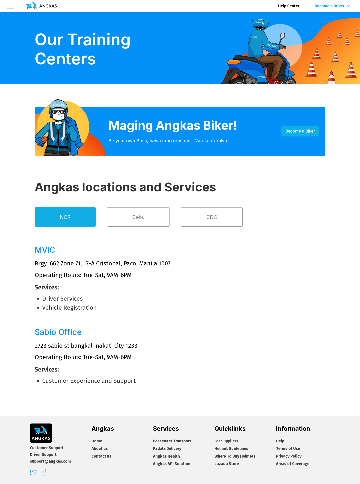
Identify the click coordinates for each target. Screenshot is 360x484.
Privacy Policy (289, 456)
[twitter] (33, 472)
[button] (332, 6)
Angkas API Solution (171, 464)
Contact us (101, 456)
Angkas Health (166, 456)
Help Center (288, 6)
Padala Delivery (167, 448)
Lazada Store (226, 464)
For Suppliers (226, 441)
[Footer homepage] (41, 433)
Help (280, 441)
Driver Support (43, 454)
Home (97, 441)
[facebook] (44, 472)
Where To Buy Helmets (235, 456)
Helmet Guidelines (231, 448)
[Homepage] (41, 5)
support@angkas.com (50, 461)
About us (100, 448)
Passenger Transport (172, 441)
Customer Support (47, 448)
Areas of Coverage (292, 464)
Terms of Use (288, 448)
